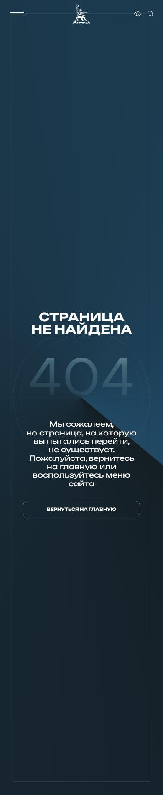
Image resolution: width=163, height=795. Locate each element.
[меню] (17, 13)
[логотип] (81, 13)
